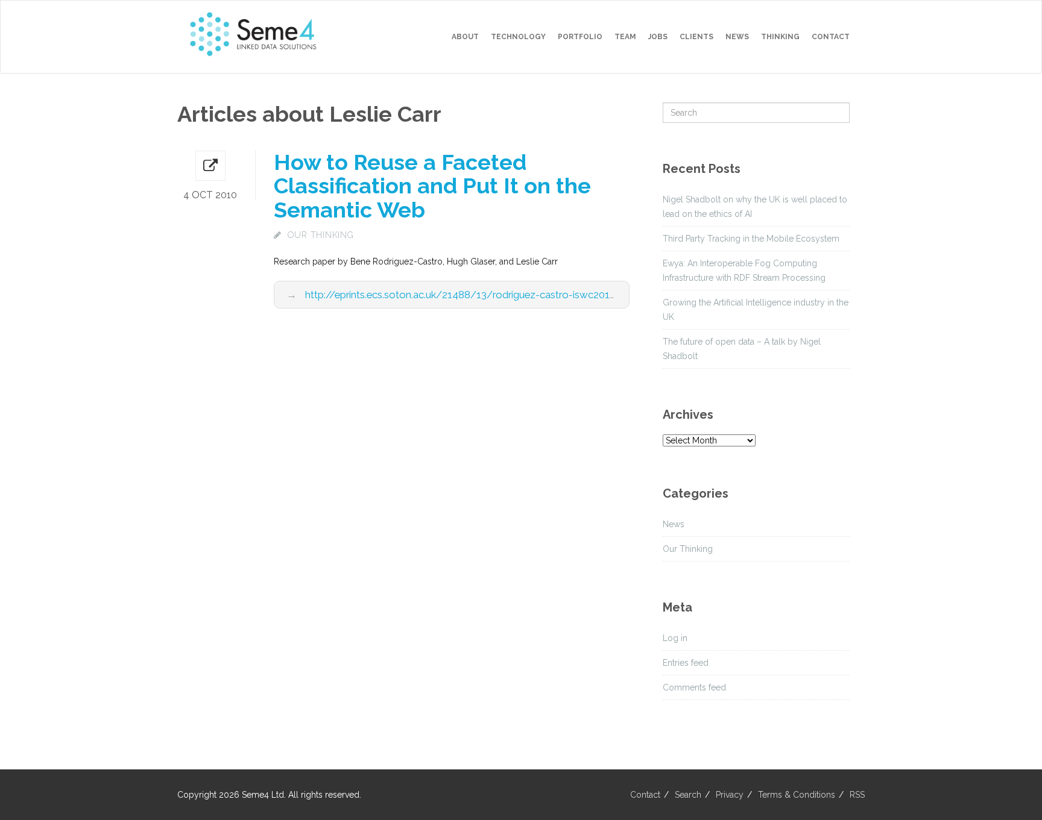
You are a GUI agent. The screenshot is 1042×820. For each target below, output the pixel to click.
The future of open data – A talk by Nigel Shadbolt (742, 349)
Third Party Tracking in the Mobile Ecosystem (751, 238)
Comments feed (694, 687)
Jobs (658, 37)
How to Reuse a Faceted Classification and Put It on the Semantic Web (432, 185)
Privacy (730, 795)
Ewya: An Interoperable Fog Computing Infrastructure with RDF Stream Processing (744, 270)
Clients (696, 37)
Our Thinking (321, 235)
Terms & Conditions (796, 795)
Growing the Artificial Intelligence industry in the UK (755, 310)
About (465, 37)
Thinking (780, 37)
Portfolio (580, 37)
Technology (518, 37)
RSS (857, 795)
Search (688, 795)
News (737, 37)
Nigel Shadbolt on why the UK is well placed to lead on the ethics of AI (755, 207)
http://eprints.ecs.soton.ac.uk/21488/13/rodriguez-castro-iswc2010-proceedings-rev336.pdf (516, 295)
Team (625, 37)
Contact (831, 37)
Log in (675, 638)
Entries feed (686, 663)
